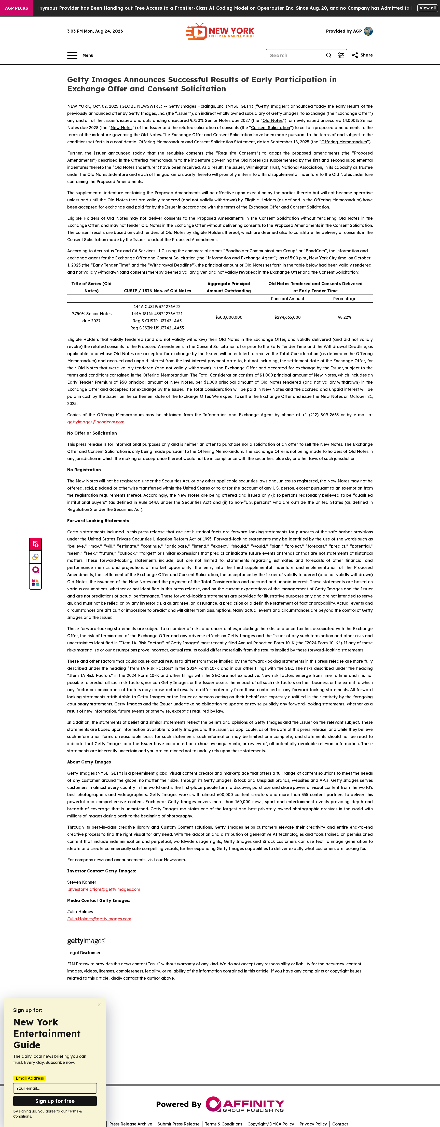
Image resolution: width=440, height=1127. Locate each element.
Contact (340, 1123)
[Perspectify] (35, 557)
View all (428, 7)
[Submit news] (35, 544)
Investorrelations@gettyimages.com (103, 889)
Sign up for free (55, 1101)
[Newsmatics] (35, 582)
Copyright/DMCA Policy (271, 1123)
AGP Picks (16, 8)
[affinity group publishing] (35, 570)
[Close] (99, 1005)
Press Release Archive (130, 1123)
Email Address (30, 1078)
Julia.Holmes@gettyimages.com (99, 918)
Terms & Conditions (223, 1123)
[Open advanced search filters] (341, 55)
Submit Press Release (179, 1123)
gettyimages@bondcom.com (95, 421)
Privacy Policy (313, 1123)
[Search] (329, 55)
